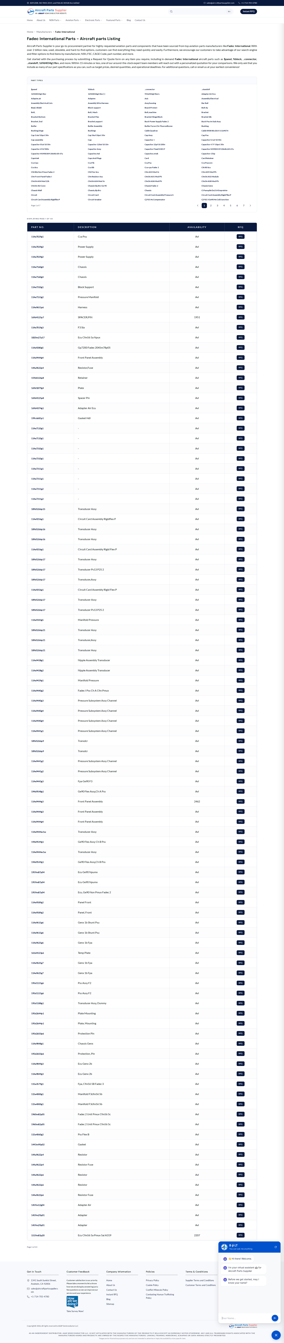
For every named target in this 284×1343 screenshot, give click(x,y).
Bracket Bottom (38, 117)
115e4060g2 (37, 1134)
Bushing (205, 126)
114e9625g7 (37, 962)
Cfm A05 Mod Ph (208, 172)
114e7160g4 (37, 267)
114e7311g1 (37, 468)
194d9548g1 (37, 791)
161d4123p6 (37, 952)
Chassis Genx (207, 186)
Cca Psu (148, 163)
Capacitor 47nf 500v (40, 149)
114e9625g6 (37, 942)
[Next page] (250, 205)
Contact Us (140, 20)
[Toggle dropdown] (61, 20)
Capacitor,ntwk (151, 153)
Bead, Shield (36, 107)
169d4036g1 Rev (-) (96, 94)
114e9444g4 (37, 357)
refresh (275, 1247)
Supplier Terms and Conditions (200, 1280)
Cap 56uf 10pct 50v (96, 135)
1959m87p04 (38, 872)
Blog (129, 20)
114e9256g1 (37, 519)
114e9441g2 (37, 761)
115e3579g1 (37, 1084)
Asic (146, 98)
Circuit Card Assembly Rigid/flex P (216, 195)
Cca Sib (91, 167)
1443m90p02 (38, 1144)
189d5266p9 (37, 741)
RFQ (241, 236)
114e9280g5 (37, 347)
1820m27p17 (38, 337)
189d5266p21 (38, 630)
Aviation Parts (72, 20)
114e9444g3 (37, 801)
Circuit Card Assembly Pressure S (159, 195)
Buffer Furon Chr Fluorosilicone (158, 126)
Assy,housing (150, 103)
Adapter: (92, 98)
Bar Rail (204, 103)
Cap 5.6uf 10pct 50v (40, 135)
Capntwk (35, 158)
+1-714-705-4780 (249, 3)
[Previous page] (197, 205)
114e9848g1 (37, 1043)
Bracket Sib (206, 117)
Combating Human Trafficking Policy (160, 1296)
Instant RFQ (248, 11)
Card (147, 158)
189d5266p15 (38, 509)
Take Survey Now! (75, 1311)
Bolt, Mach (92, 112)
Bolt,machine (150, 112)
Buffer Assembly (95, 126)
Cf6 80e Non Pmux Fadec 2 (42, 172)
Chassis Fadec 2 (151, 186)
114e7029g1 (37, 236)
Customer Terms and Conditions (201, 1285)
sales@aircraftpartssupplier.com (220, 3)
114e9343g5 (37, 620)
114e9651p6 (37, 307)
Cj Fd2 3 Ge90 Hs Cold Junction (215, 199)
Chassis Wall (36, 190)
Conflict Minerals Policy (157, 1290)
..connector (150, 89)
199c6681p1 (37, 418)
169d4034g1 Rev (38, 94)
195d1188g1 (37, 1003)
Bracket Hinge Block (154, 117)
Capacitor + (150, 140)
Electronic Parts (92, 20)
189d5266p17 (38, 559)
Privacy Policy (152, 1280)
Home (30, 20)
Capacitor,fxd (94, 153)
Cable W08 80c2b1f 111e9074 (214, 130)
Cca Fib (91, 163)
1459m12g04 (37, 1205)
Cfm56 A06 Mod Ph (153, 181)
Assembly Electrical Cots (41, 103)
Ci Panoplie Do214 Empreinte (214, 190)
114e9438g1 (37, 660)
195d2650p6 (37, 1033)
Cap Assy (149, 135)
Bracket (205, 112)
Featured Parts (113, 20)
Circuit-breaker (95, 199)
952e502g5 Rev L (152, 94)
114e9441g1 (37, 731)
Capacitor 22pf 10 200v (155, 144)
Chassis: (148, 190)
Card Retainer (207, 158)
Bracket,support (95, 121)
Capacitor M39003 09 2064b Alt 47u (217, 149)
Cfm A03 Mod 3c (152, 172)
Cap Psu (205, 135)
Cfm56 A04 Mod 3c (96, 181)
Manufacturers (44, 31)
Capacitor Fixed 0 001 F (155, 149)
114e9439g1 (37, 680)
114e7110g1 (37, 428)
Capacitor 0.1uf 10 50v (211, 140)
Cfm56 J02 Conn (38, 186)
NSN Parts (54, 20)
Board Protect (151, 107)
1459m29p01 (38, 1215)
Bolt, (33, 112)
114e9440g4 (37, 710)
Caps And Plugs (94, 158)
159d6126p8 (37, 377)
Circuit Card (93, 195)
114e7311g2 (37, 488)
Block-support (94, 107)
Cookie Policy (152, 1285)
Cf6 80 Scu (206, 167)
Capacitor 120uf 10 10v (98, 144)
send (274, 1318)
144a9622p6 (37, 1174)
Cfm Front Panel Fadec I (41, 176)
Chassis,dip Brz (94, 190)
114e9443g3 (37, 781)
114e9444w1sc (38, 831)
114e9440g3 (37, 700)
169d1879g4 (37, 388)
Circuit (34, 195)
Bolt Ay (204, 107)
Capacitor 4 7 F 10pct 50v (212, 144)
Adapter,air (36, 98)
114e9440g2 (37, 690)
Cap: (90, 140)
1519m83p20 (38, 1235)
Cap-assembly (37, 140)
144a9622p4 (37, 367)
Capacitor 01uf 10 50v (40, 144)
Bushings (92, 130)
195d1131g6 (37, 983)
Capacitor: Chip (208, 153)
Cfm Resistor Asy (95, 176)
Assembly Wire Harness (98, 103)
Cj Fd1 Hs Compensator (155, 199)
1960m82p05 (38, 1114)
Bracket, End (36, 121)
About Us (41, 20)
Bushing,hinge (37, 130)
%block (91, 89)
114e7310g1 (37, 287)
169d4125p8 (37, 398)
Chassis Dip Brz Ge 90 (97, 186)
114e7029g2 (37, 246)
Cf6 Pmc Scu (93, 172)
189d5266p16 (38, 529)
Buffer (34, 126)
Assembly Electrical (209, 98)
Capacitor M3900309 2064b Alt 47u (47, 153)
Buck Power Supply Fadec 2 (157, 121)
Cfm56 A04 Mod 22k (40, 181)
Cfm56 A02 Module (210, 176)
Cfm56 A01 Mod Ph (153, 176)
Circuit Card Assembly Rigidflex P (45, 199)
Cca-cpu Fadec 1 (152, 167)
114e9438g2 (37, 670)
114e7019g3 (37, 327)
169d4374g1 (37, 408)
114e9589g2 (37, 902)
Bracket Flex (93, 117)
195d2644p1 (37, 1013)
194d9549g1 (37, 841)
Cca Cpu (34, 163)
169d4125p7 (37, 317)
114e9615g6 (37, 922)
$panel (34, 89)
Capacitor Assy (94, 149)
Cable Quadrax (151, 130)
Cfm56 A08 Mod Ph (210, 181)
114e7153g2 (37, 297)
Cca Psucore (206, 163)
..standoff (205, 89)
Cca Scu (34, 167)
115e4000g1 (37, 1094)
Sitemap (110, 1304)
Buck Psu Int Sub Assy (211, 121)
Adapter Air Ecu (208, 94)
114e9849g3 (37, 1063)
